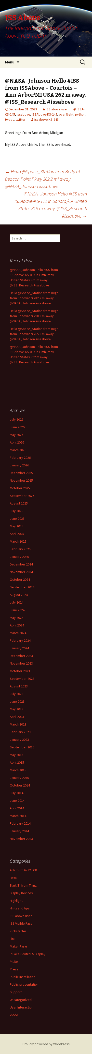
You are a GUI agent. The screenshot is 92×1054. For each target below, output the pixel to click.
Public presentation (24, 984)
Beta (13, 878)
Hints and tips (20, 908)
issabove (23, 114)
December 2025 (21, 473)
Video (14, 1015)
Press (14, 969)
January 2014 (19, 831)
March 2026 (18, 450)
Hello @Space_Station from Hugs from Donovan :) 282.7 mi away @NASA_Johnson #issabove (34, 298)
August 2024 (19, 595)
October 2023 (20, 671)
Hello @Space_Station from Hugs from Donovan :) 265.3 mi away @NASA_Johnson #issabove (34, 334)
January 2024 (19, 648)
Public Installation (22, 977)
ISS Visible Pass (21, 923)
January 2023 (19, 739)
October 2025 (20, 488)
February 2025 (20, 549)
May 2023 (16, 709)
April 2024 (17, 625)
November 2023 (21, 663)
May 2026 (16, 434)
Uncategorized (21, 999)
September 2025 (22, 495)
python (80, 114)
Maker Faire (18, 946)
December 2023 (21, 655)
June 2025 (17, 518)
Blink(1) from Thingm (24, 885)
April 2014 (17, 808)
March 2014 (18, 816)
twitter (20, 119)
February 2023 (20, 732)
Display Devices (21, 893)
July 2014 (16, 793)
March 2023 (18, 724)
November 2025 (21, 480)
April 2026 (17, 442)
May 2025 (16, 526)
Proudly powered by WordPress (46, 1044)
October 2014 (20, 785)
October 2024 (20, 579)
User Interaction (21, 1007)
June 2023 (17, 701)
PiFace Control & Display (27, 954)
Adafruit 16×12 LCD (23, 870)
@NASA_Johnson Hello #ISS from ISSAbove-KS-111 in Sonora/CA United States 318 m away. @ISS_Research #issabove (50, 205)
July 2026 (16, 419)
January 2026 (19, 465)
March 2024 (18, 633)
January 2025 (19, 556)
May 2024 (16, 617)
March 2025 (18, 541)
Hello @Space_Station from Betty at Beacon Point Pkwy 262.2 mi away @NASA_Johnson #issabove (42, 178)
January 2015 (19, 777)
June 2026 (17, 427)
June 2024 (17, 610)
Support (16, 992)
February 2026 (20, 457)
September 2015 (22, 747)
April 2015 (17, 762)
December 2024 (21, 564)
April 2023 (17, 716)
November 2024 (21, 572)
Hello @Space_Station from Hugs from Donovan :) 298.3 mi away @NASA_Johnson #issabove (34, 316)
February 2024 (20, 640)
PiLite (14, 961)
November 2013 (21, 838)
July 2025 (16, 511)
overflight (66, 114)
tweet (9, 119)
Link (12, 938)
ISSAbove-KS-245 (44, 114)
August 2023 (19, 686)
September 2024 (22, 587)
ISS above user (57, 109)
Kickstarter (18, 931)
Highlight (16, 900)
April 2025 (17, 534)
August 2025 (19, 503)
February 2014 (20, 823)
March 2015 (18, 770)
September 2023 (22, 678)
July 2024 (16, 602)
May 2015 (16, 755)
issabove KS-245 (46, 119)
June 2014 (17, 800)
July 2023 (16, 694)
